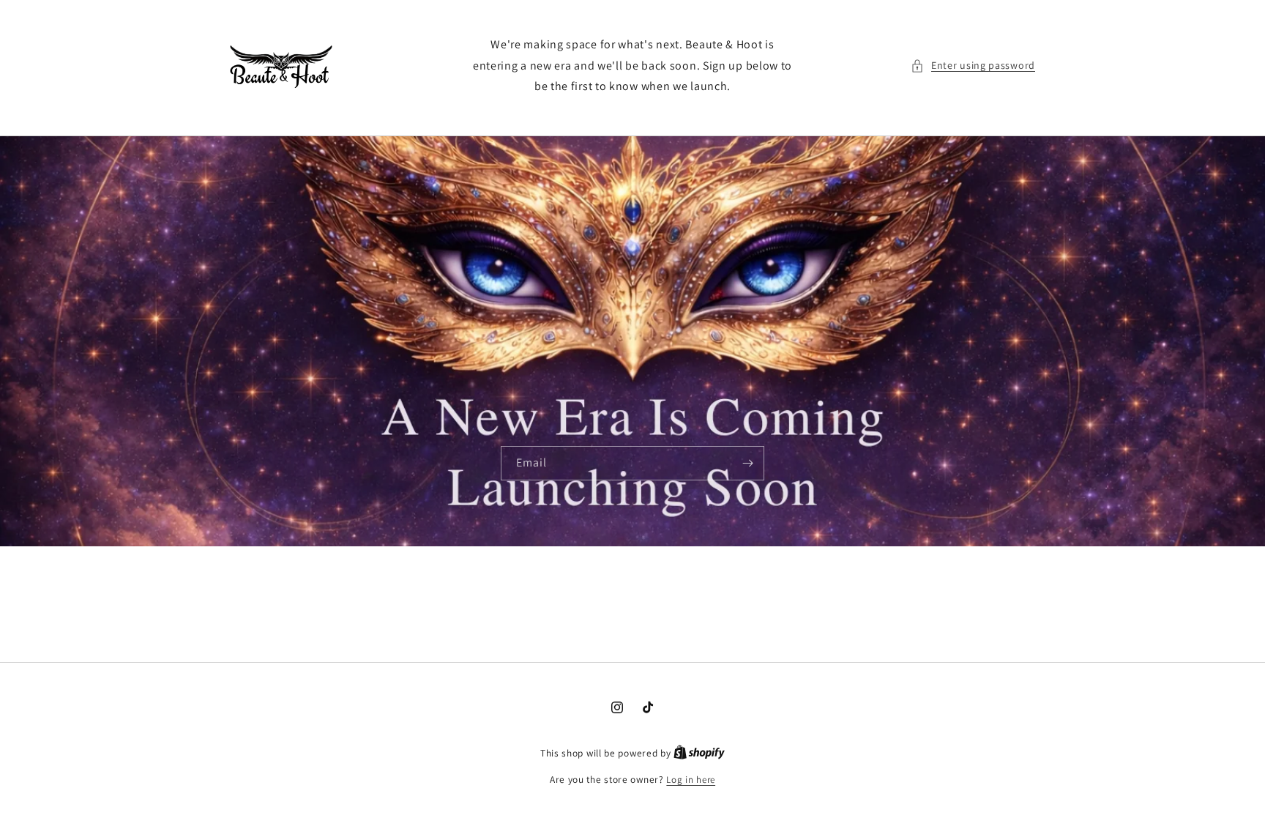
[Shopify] (699, 753)
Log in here (690, 779)
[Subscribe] (747, 463)
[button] (973, 65)
